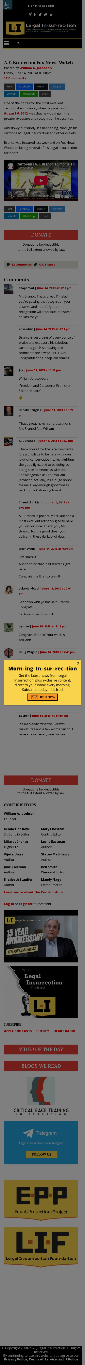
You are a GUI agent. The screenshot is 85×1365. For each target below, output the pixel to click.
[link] (42, 663)
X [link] (78, 663)
